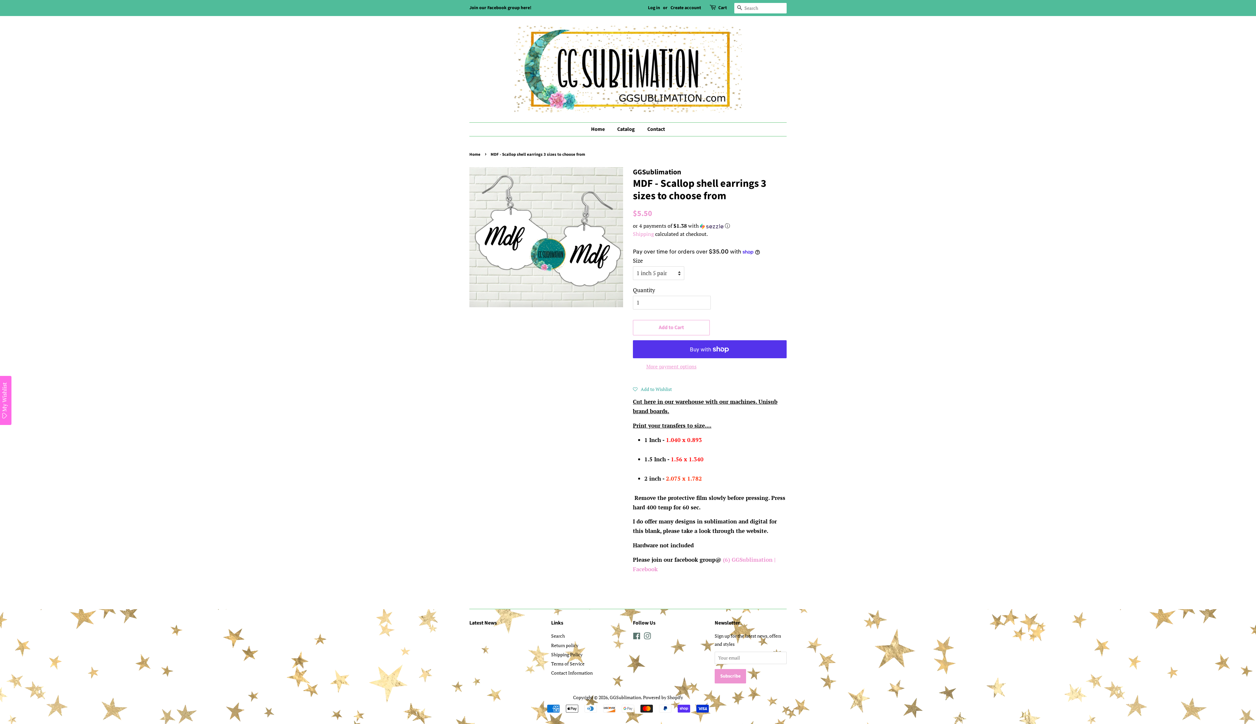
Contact (656, 129)
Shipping (643, 234)
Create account (686, 8)
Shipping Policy (567, 654)
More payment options (671, 366)
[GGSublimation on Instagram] (647, 637)
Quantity (644, 290)
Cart (722, 8)
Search (558, 636)
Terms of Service (567, 664)
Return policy (564, 645)
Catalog (626, 129)
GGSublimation (625, 697)
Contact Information (572, 673)
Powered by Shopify (663, 697)
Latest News (483, 623)
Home (598, 129)
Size (638, 260)
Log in (654, 8)
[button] (710, 226)
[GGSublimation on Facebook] (636, 637)
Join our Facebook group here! (500, 8)
